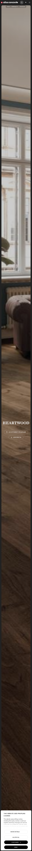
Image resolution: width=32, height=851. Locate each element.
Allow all (16, 837)
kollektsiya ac (15, 6)
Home (8, 6)
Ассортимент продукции (17, 432)
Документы (17, 437)
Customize (15, 842)
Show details (15, 831)
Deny (16, 847)
